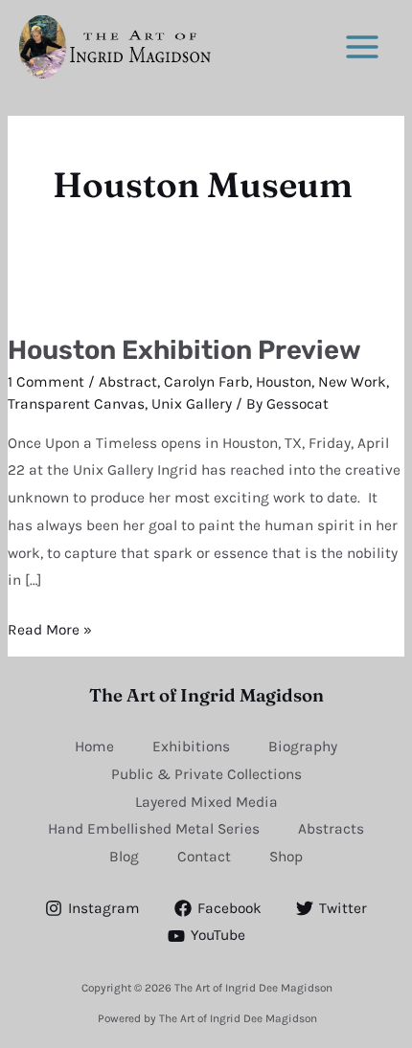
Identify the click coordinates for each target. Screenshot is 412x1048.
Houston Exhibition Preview (184, 350)
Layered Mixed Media (206, 802)
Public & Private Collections (206, 774)
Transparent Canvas (76, 404)
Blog (124, 856)
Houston (283, 381)
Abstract (128, 381)
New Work (352, 381)
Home (94, 746)
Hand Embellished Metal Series (154, 828)
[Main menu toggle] (362, 46)
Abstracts (331, 828)
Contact (204, 856)
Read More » (50, 627)
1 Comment (46, 381)
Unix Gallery (191, 404)
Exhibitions (191, 746)
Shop (286, 856)
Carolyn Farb (206, 381)
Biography (302, 746)
